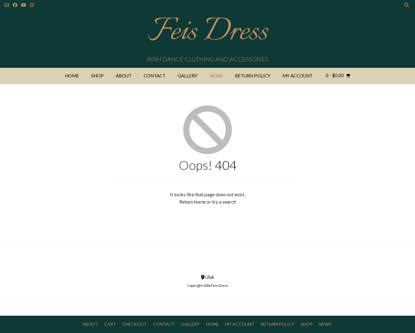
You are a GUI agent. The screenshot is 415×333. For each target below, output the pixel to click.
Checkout (134, 324)
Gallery (187, 75)
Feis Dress (207, 32)
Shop (97, 75)
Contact (155, 75)
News (216, 75)
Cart (110, 324)
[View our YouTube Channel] (23, 5)
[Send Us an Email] (7, 5)
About (124, 75)
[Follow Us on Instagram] (32, 5)
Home (72, 75)
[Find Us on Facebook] (15, 5)
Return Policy (252, 75)
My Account (298, 75)
